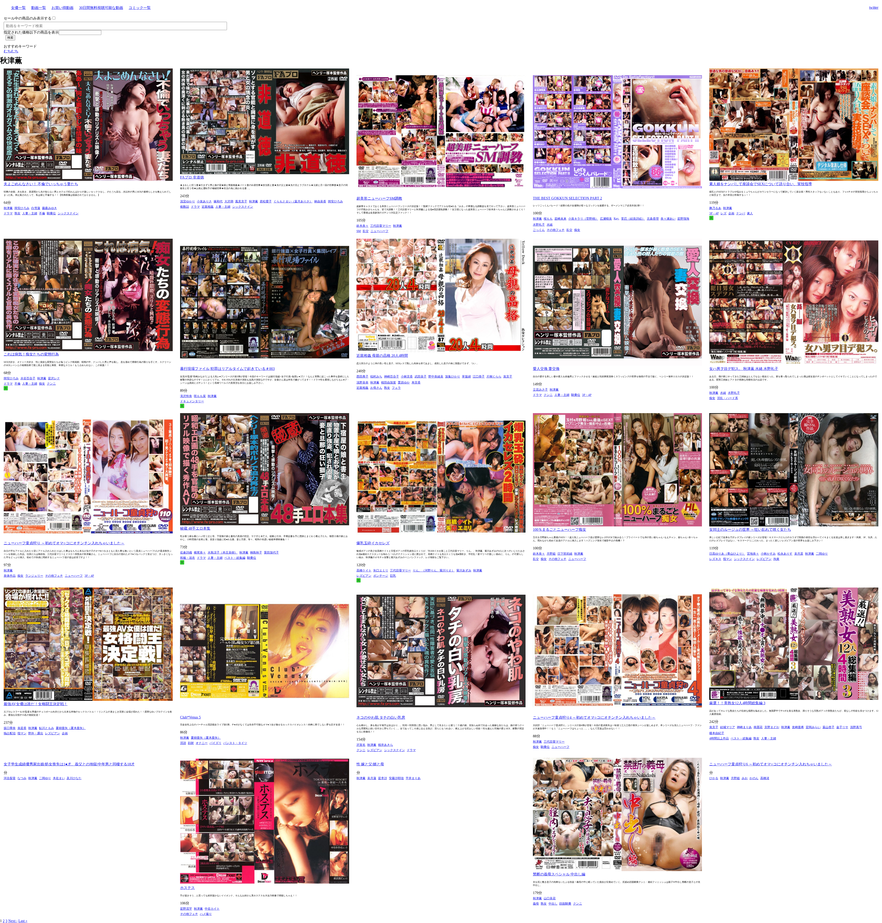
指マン (727, 559)
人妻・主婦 (29, 213)
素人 (750, 213)
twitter (873, 7)
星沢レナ (54, 378)
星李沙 (382, 778)
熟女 (17, 213)
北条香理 (653, 218)
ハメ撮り (206, 914)
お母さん (376, 387)
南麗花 (758, 727)
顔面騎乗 (565, 903)
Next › (12, 921)
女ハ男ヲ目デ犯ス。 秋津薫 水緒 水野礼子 (743, 369)
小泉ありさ (204, 201)
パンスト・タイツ (235, 743)
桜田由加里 (388, 382)
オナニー (202, 743)
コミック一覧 (140, 8)
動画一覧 (38, 8)
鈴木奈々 (362, 225)
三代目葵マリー (380, 225)
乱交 (366, 231)
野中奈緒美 (435, 376)
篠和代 (218, 201)
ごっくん (539, 230)
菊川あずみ (463, 570)
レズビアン (363, 575)
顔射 (191, 743)
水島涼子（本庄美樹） (222, 552)
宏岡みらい (813, 727)
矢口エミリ (380, 570)
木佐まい (59, 778)
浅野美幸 (362, 382)
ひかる (713, 778)
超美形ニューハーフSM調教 (379, 198)
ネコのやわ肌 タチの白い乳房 (380, 717)
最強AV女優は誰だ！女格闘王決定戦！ (36, 704)
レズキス (715, 559)
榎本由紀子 (716, 733)
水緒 (550, 224)
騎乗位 (51, 213)
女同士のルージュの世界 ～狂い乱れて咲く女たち (750, 529)
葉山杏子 (828, 727)
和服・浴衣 (187, 557)
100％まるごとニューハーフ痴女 (559, 529)
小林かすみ (768, 553)
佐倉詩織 (186, 552)
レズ (724, 213)
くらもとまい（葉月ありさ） (293, 201)
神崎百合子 (391, 376)
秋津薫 (8, 208)
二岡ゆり (822, 553)
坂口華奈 (10, 728)
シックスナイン (68, 213)
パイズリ (215, 743)
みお (745, 778)
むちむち (11, 51)
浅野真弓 (856, 727)
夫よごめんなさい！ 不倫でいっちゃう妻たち (41, 184)
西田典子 (362, 376)
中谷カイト (212, 908)
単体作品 (10, 575)
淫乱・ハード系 (727, 398)
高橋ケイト (363, 570)
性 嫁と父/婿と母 (370, 764)
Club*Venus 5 (190, 717)
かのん (753, 778)
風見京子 (241, 201)
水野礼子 (539, 224)
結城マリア (727, 727)
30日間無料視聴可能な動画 (101, 8)
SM (358, 231)
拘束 (776, 559)
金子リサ (842, 727)
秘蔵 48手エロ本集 (195, 528)
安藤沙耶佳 (396, 778)
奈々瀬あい (668, 218)
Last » (22, 921)
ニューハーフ (379, 231)
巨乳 (393, 575)
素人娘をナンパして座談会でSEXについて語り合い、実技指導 (760, 184)
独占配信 (10, 733)
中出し (552, 903)
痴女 (577, 230)
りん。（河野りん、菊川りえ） (434, 570)
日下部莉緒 (564, 553)
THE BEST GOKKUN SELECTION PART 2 (567, 198)
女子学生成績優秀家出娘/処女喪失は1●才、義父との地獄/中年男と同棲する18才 (69, 764)
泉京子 (507, 376)
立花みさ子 (540, 389)
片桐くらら (493, 376)
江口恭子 (479, 376)
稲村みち (376, 376)
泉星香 (21, 728)
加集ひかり (452, 376)
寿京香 (416, 382)
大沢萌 (228, 201)
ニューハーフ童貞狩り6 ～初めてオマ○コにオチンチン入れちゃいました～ (770, 764)
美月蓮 (371, 778)
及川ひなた (74, 778)
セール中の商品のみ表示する (27, 18)
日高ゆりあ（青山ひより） (727, 553)
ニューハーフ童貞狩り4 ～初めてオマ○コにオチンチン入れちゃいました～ (594, 717)
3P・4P (714, 213)
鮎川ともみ (46, 728)
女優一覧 (18, 8)
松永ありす (784, 553)
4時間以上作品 (719, 738)
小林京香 (407, 376)
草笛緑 (466, 376)
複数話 (184, 206)
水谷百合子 (27, 378)
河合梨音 (10, 778)
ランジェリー (34, 575)
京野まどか (771, 727)
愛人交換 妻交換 (546, 369)
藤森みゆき (49, 208)
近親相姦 (208, 206)
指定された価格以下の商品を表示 (31, 32)
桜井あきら (385, 745)
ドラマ (8, 213)
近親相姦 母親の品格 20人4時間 (382, 356)
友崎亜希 (798, 727)
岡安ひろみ (21, 208)
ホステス (187, 888)
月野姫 (551, 553)
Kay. (616, 218)
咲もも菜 (200, 396)
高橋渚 (764, 778)
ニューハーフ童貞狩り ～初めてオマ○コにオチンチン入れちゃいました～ (64, 543)
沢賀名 (360, 745)
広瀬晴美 (606, 218)
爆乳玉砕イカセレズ (373, 543)
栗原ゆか (404, 382)
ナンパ (740, 213)
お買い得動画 (62, 8)
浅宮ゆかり (187, 201)
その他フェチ (556, 230)
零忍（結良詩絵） (633, 218)
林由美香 (320, 201)
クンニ (51, 383)
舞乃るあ (715, 208)
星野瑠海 (683, 218)
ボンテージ (380, 575)
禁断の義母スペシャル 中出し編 (559, 874)
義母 (536, 903)
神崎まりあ (744, 727)
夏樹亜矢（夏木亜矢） (71, 728)
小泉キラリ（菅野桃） (583, 218)
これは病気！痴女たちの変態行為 (31, 354)
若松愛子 (266, 201)
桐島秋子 (256, 552)
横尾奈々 (200, 552)
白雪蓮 (35, 208)
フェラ (396, 387)
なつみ (21, 778)
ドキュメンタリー (192, 401)
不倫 (42, 213)
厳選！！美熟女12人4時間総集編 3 (737, 703)
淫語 (183, 743)
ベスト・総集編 (234, 557)
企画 (731, 213)
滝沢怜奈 (186, 396)
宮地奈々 (753, 553)
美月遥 (798, 553)
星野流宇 (186, 908)
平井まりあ (413, 778)
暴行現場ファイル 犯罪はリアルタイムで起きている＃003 (227, 369)
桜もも (548, 218)
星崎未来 (560, 218)
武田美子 (421, 376)
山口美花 (550, 898)
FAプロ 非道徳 (192, 177)
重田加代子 (271, 552)
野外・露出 (35, 733)
